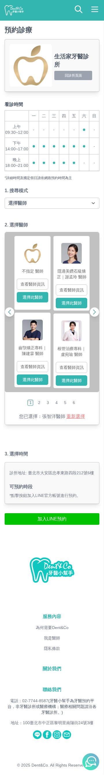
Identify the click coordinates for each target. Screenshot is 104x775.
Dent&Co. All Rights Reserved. (59, 765)
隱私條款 (52, 648)
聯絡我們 (52, 689)
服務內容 (52, 616)
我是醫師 (52, 638)
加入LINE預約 (52, 518)
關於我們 (52, 668)
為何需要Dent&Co (52, 627)
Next (82, 312)
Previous (22, 312)
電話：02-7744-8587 (29, 700)
